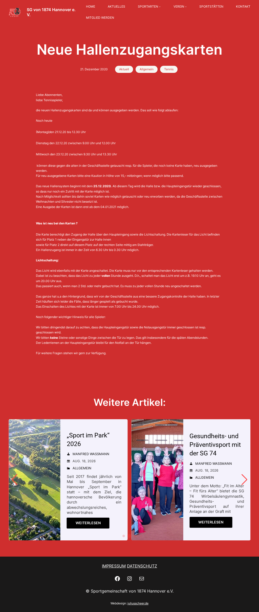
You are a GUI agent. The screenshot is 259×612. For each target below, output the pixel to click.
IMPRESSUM (114, 565)
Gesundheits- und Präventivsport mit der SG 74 (215, 444)
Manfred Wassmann (91, 454)
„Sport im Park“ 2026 (88, 440)
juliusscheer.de (137, 603)
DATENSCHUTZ (142, 565)
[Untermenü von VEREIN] (186, 7)
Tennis (169, 69)
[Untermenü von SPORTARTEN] (160, 7)
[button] (123, 536)
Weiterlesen (88, 523)
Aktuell (124, 69)
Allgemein (147, 69)
